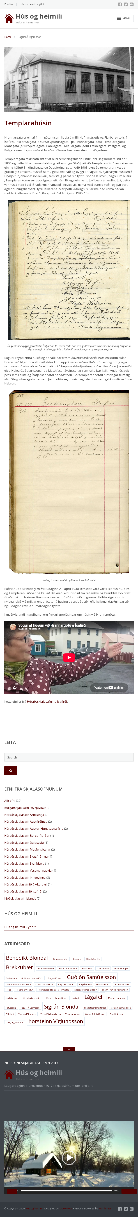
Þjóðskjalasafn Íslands (20, 898)
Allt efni (9, 800)
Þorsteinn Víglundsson (55, 1021)
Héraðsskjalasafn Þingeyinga (25, 877)
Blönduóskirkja (93, 959)
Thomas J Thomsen (27, 1014)
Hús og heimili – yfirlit (32, 4)
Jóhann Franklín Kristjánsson (115, 990)
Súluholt (10, 1014)
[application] (69, 1157)
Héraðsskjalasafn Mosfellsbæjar (27, 849)
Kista (48, 998)
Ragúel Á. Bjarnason (30, 1008)
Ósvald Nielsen (116, 1014)
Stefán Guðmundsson (121, 1008)
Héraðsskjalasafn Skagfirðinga (26, 856)
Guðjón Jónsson (55, 978)
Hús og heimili (34, 1208)
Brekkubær (19, 967)
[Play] (12, 1191)
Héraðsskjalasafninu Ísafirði (47, 701)
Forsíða (8, 4)
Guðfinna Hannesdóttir (32, 978)
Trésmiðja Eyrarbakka (51, 1014)
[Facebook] (120, 4)
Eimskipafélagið (121, 968)
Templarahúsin (28, 123)
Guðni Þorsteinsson (44, 984)
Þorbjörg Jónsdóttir (15, 1022)
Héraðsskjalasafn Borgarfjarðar (27, 835)
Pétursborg (11, 1008)
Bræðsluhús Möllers (68, 968)
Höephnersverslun (24, 990)
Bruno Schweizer (46, 968)
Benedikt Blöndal (27, 957)
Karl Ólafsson (12, 998)
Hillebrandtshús (121, 984)
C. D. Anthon (103, 968)
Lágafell (94, 996)
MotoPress (65, 1208)
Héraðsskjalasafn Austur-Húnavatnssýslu (33, 828)
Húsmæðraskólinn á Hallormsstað (53, 990)
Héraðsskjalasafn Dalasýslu (24, 842)
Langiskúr (75, 998)
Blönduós (77, 959)
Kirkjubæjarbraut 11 (32, 998)
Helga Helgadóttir (66, 984)
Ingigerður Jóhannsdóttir (85, 990)
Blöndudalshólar (60, 959)
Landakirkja (60, 998)
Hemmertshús (103, 984)
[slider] (66, 1190)
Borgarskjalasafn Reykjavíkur (25, 808)
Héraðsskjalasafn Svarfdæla (24, 863)
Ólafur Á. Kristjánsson (95, 1014)
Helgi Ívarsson (85, 984)
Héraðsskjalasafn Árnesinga (24, 815)
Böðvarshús (87, 968)
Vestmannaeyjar (72, 1014)
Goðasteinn (11, 978)
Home (8, 37)
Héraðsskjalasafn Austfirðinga (25, 821)
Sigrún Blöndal (62, 1006)
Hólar (8, 990)
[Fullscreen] (132, 1191)
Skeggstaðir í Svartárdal (95, 1008)
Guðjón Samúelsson (91, 977)
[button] (69, 1158)
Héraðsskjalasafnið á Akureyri (25, 884)
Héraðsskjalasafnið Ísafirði (23, 891)
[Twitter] (126, 4)
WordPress (105, 1208)
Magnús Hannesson (117, 998)
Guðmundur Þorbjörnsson (18, 984)
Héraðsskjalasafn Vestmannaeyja (28, 870)
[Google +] (132, 4)
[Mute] (126, 1191)
